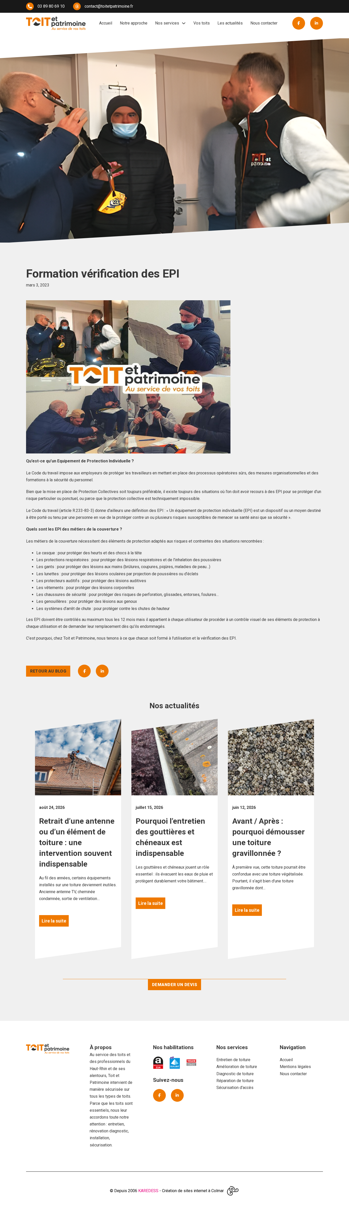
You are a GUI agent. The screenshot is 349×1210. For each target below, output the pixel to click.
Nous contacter (263, 23)
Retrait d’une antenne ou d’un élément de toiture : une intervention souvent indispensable (76, 842)
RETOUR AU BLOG (48, 671)
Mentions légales (295, 1066)
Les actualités (230, 23)
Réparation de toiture (235, 1080)
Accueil (105, 23)
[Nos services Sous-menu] (184, 23)
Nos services (167, 23)
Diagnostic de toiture (235, 1073)
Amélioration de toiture (236, 1066)
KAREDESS (148, 1190)
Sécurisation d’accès (234, 1087)
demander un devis (174, 984)
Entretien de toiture (233, 1059)
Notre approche (133, 23)
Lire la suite (54, 921)
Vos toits (201, 23)
